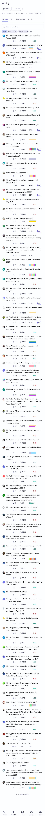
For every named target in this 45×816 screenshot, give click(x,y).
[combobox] (22, 26)
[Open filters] (30, 31)
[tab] (5, 19)
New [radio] (15, 31)
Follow (17, 8)
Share (7, 8)
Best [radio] (4, 31)
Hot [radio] (9, 31)
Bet (39, 48)
